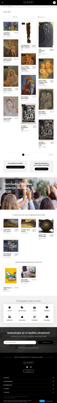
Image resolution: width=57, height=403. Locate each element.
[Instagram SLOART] (31, 367)
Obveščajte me (41, 169)
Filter (16, 17)
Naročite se (46, 342)
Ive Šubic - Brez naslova (28, 223)
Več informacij (49, 401)
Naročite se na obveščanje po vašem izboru (28, 347)
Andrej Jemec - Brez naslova (10, 246)
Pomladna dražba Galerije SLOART (17, 203)
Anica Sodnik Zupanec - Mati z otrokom (28, 59)
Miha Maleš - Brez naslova (46, 99)
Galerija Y (28, 371)
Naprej (50, 154)
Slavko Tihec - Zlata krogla (46, 226)
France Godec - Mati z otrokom (10, 76)
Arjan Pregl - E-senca (10, 276)
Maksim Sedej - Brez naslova (10, 48)
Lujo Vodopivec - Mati (46, 34)
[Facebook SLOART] (27, 367)
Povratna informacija (15, 167)
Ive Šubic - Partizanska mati (28, 114)
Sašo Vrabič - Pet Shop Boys (28, 272)
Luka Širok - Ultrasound (10, 26)
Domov (4, 6)
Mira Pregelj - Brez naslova (28, 85)
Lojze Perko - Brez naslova (10, 223)
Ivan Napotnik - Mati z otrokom (28, 33)
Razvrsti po (42, 17)
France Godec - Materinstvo (10, 106)
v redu (42, 400)
